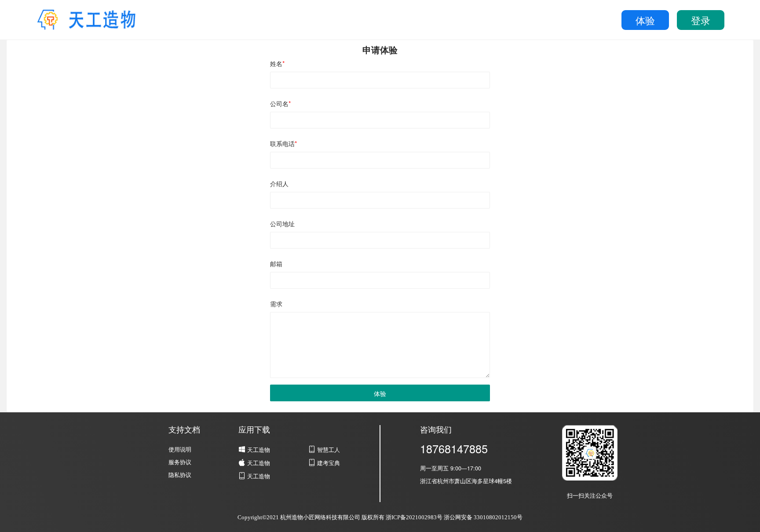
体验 (645, 20)
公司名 (280, 103)
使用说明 (179, 449)
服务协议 (179, 462)
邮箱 (276, 263)
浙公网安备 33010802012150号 (483, 517)
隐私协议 (179, 475)
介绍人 (279, 183)
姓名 (277, 63)
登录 (700, 20)
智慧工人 (327, 450)
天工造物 (254, 450)
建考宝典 (327, 463)
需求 (276, 303)
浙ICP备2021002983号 (414, 517)
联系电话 (283, 143)
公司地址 (282, 223)
